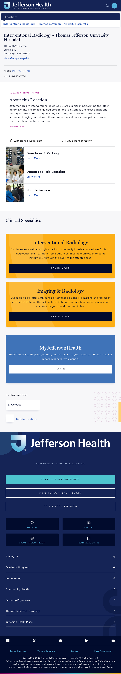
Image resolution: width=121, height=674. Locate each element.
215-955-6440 (21, 71)
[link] (17, 58)
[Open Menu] (114, 6)
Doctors (14, 405)
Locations (11, 16)
